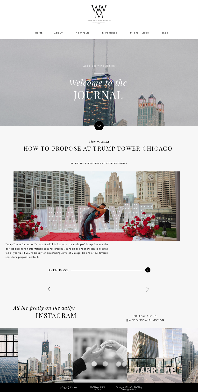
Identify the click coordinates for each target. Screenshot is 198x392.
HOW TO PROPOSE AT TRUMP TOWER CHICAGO (98, 148)
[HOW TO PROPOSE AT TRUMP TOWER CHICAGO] (96, 206)
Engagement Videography (106, 163)
